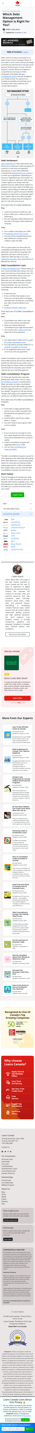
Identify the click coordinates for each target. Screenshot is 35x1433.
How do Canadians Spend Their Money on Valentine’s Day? (21, 957)
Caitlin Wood (15, 29)
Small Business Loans (9, 1169)
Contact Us (6, 1147)
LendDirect (15, 538)
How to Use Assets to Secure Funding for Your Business (20, 987)
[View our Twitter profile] (5, 1151)
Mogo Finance (16, 544)
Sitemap (5, 1201)
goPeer (13, 530)
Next (27, 1429)
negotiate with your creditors (22, 173)
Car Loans (5, 1164)
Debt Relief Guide (15, 11)
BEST (5, 504)
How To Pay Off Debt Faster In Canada (20, 728)
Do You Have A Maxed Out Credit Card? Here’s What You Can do (21, 808)
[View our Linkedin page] (10, 1151)
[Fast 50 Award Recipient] (17, 1024)
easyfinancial (16, 525)
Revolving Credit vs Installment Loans (19, 832)
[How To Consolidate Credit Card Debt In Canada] (7, 867)
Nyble (13, 547)
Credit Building (7, 1166)
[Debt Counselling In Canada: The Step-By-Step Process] (7, 922)
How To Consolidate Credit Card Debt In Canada (20, 859)
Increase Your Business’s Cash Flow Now (20, 972)
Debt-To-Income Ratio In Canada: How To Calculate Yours (20, 886)
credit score (22, 330)
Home (4, 11)
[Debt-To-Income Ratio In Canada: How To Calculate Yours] (7, 895)
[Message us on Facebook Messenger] (2, 1151)
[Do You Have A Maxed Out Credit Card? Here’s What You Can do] (7, 815)
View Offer (17, 698)
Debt (8, 11)
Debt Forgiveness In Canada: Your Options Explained (20, 751)
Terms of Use (17, 1319)
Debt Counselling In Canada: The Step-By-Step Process (20, 914)
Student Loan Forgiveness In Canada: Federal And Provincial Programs (21, 780)
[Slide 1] (12, 703)
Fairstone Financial (18, 528)
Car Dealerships (7, 1183)
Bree (12, 519)
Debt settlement (7, 164)
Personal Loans (7, 1159)
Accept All (25, 1420)
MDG (13, 541)
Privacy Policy (25, 1316)
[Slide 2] (15, 703)
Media (4, 1197)
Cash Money (15, 522)
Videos (4, 1199)
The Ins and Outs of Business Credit (20, 941)
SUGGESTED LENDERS (11, 514)
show (25, 52)
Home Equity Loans (9, 1171)
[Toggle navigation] (3, 3)
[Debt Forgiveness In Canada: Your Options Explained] (7, 759)
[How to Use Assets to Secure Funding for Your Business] (7, 989)
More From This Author (17, 634)
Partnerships (6, 1180)
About (4, 1194)
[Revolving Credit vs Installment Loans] (7, 840)
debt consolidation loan (11, 268)
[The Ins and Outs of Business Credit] (7, 944)
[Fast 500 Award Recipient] (17, 1041)
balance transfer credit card (16, 308)
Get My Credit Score (10, 1220)
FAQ (3, 1204)
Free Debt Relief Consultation (16, 1425)
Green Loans (15, 533)
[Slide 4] (22, 703)
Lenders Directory (8, 1173)
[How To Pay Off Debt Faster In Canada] (7, 734)
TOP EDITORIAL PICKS (11, 509)
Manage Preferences (13, 1420)
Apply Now (17, 494)
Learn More (8, 1239)
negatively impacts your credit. (17, 234)
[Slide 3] (19, 703)
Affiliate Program (8, 1185)
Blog (3, 1192)
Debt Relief (6, 1162)
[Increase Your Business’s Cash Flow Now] (7, 974)
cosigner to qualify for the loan (15, 347)
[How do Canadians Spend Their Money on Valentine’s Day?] (7, 959)
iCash (13, 536)
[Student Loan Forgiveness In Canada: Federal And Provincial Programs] (7, 788)
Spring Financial (17, 549)
